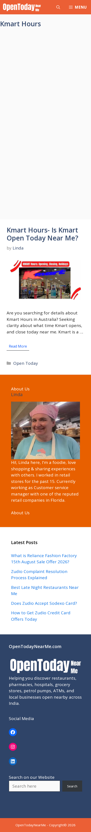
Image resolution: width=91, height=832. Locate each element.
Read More (18, 346)
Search (72, 786)
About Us (20, 513)
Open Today (25, 363)
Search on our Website (32, 777)
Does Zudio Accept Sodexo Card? (44, 603)
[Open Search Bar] (58, 7)
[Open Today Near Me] (22, 7)
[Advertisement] (45, 79)
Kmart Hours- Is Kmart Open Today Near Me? (42, 233)
